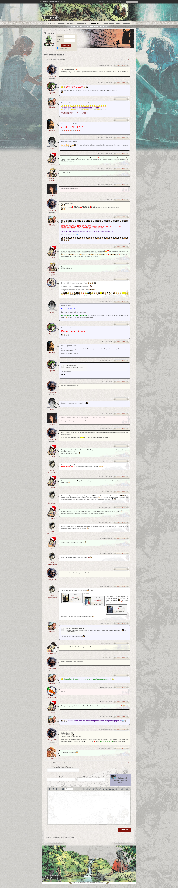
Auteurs (71, 23)
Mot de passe (58, 40)
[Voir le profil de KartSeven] (52, 193)
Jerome (52, 148)
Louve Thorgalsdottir (52, 471)
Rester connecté (63, 48)
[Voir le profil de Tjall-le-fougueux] (52, 176)
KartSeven (52, 195)
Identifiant (59, 36)
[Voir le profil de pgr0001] (52, 90)
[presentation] (50, 789)
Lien (118, 65)
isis (52, 289)
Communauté (95, 23)
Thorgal (116, 780)
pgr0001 (52, 93)
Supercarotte (52, 697)
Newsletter (120, 1)
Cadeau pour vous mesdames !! (74, 113)
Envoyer (124, 830)
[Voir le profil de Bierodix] (52, 104)
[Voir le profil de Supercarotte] (52, 695)
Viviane (52, 758)
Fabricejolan (52, 653)
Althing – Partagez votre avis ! (87, 26)
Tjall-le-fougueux (52, 179)
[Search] (136, 2)
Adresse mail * (91, 777)
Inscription (110, 1)
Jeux (118, 23)
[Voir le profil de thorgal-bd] (52, 74)
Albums (61, 23)
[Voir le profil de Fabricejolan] (52, 651)
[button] (49, 789)
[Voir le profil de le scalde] (51, 162)
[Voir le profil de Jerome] (52, 146)
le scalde (52, 164)
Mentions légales (84, 882)
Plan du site (76, 882)
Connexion (101, 1)
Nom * (61, 777)
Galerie (126, 23)
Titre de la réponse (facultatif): (63, 767)
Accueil (46, 30)
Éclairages (109, 23)
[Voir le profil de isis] (52, 287)
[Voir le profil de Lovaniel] (52, 128)
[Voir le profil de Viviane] (52, 756)
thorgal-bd (52, 76)
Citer (123, 65)
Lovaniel (52, 131)
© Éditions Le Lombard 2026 (97, 882)
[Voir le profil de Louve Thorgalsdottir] (52, 468)
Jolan (120, 783)
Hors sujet (58, 30)
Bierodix (52, 107)
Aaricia (123, 780)
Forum (73, 26)
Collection (82, 23)
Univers (52, 23)
